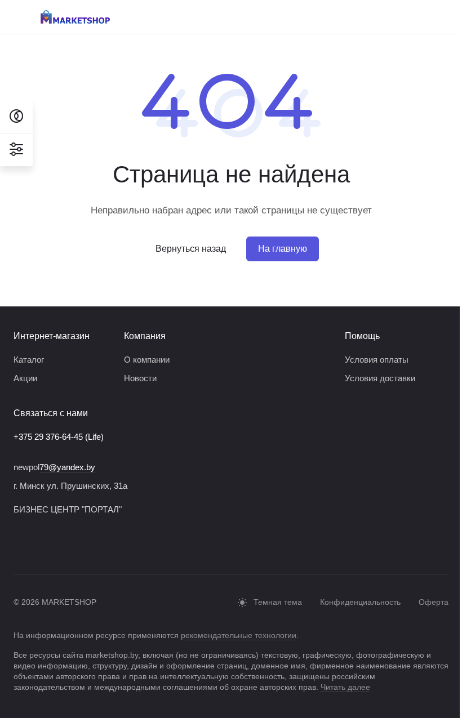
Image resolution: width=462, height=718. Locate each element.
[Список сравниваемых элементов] (413, 17)
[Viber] (43, 544)
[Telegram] (20, 544)
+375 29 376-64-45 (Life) (59, 436)
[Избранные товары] (442, 17)
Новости (140, 378)
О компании (147, 359)
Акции (25, 378)
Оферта (433, 601)
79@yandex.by (67, 467)
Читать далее (345, 687)
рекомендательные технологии (238, 635)
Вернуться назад (191, 248)
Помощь (362, 336)
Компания (145, 336)
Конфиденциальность (360, 601)
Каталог (29, 359)
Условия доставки (380, 378)
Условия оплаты (376, 359)
